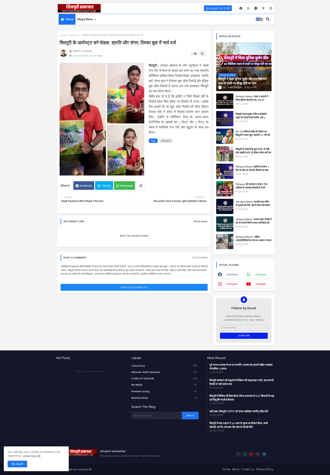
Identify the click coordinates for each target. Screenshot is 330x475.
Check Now (30, 455)
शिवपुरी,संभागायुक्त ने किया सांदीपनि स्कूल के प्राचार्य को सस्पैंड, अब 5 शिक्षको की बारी (251, 117)
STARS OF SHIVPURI (164, 378)
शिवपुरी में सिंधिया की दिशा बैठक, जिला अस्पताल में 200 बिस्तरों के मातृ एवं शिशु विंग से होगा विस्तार (241, 397)
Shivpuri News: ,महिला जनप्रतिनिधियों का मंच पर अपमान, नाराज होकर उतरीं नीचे (253, 240)
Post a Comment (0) (134, 287)
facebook (232, 274)
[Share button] (140, 185)
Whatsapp (126, 185)
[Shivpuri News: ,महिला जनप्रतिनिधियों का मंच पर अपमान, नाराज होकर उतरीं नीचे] (224, 241)
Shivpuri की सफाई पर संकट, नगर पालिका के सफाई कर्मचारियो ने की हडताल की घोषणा (252, 187)
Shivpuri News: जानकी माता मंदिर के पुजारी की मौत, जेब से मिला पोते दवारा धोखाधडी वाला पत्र (253, 205)
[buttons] (241, 8)
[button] (259, 19)
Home (70, 19)
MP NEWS (164, 384)
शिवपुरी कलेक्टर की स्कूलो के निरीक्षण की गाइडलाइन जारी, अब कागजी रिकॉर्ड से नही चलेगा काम (241, 382)
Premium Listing (164, 391)
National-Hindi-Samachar (164, 372)
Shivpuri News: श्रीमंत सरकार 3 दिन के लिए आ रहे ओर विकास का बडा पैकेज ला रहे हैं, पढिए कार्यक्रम (252, 170)
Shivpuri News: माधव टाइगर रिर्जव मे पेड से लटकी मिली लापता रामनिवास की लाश (254, 223)
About (235, 469)
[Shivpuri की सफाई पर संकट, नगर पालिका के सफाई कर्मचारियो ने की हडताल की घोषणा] (224, 188)
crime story (164, 365)
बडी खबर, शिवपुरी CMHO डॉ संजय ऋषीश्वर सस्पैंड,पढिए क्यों (238, 411)
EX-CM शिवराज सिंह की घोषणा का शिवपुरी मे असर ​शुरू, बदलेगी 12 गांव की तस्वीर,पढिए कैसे (253, 135)
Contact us (247, 469)
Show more (201, 221)
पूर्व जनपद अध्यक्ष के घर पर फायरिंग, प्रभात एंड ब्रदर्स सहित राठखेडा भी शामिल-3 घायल (241, 366)
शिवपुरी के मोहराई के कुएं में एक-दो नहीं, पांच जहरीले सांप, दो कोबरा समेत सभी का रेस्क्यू (253, 152)
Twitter (106, 185)
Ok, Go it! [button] (17, 463)
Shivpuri (74, 35)
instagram (232, 284)
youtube (261, 284)
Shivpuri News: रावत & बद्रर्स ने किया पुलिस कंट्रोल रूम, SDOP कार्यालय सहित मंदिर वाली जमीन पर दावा (253, 100)
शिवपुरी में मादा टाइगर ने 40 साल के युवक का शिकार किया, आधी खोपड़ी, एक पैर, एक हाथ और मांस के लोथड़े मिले (238, 425)
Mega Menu (85, 19)
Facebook (86, 185)
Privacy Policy (264, 469)
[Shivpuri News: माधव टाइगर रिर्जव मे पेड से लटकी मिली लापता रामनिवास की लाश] (224, 224)
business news (164, 397)
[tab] (67, 19)
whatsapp (260, 274)
